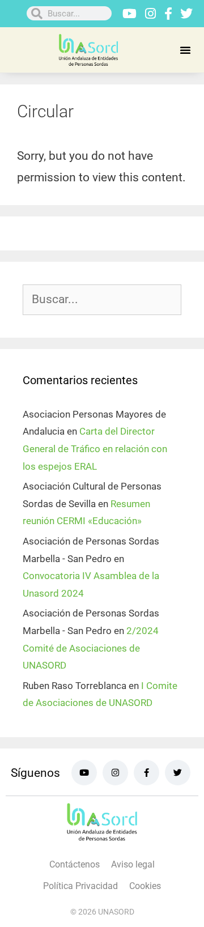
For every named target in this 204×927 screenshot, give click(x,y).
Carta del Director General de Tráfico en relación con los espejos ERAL (95, 448)
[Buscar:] (102, 299)
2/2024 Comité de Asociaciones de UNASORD (91, 648)
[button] (185, 49)
